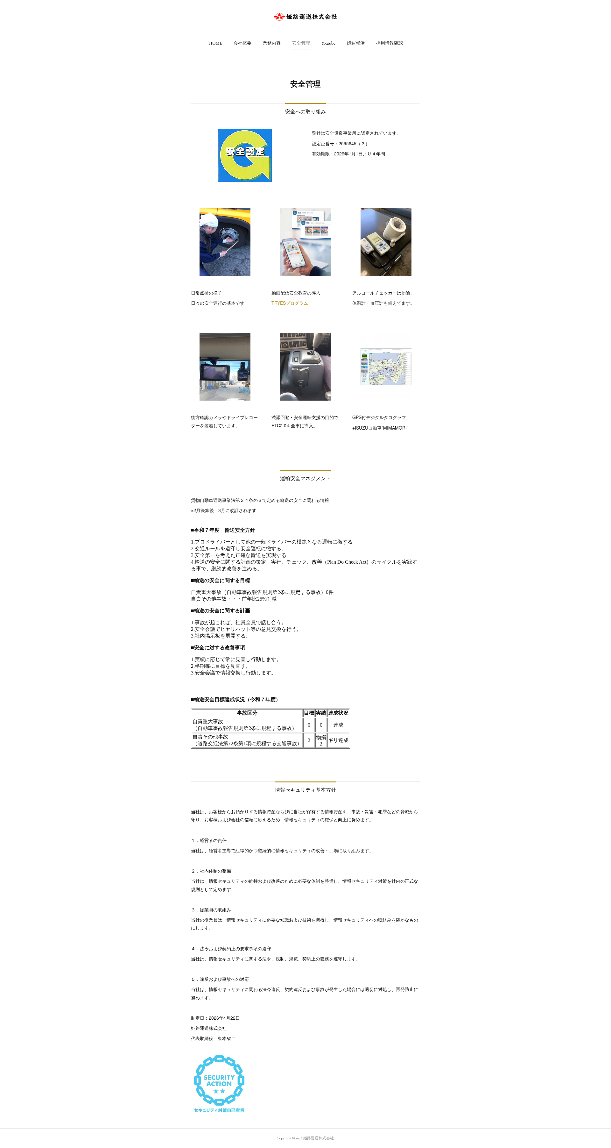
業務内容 (272, 43)
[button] (215, 43)
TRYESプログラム (289, 303)
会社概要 (242, 43)
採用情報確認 (389, 43)
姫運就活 (356, 43)
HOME (215, 43)
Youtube (328, 43)
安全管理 (301, 43)
